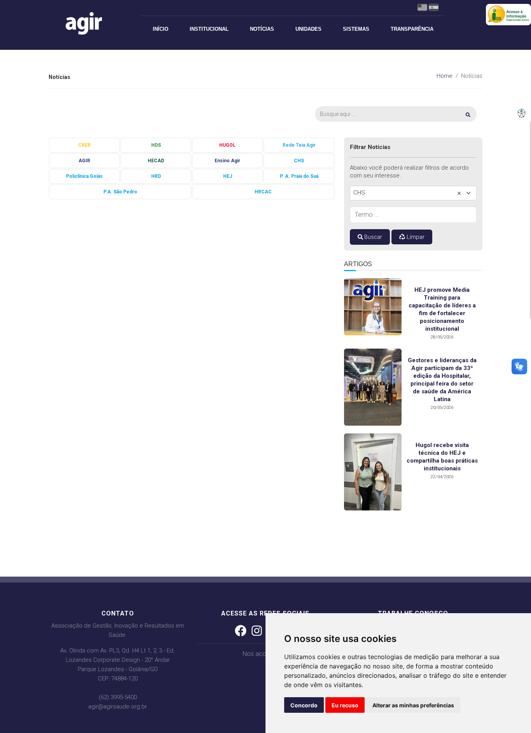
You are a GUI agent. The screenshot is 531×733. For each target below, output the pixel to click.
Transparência (412, 29)
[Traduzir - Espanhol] (433, 7)
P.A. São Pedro (120, 192)
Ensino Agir (227, 160)
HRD (156, 176)
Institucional (209, 29)
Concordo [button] (304, 705)
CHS (299, 160)
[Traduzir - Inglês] (423, 7)
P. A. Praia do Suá (299, 176)
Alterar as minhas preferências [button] (413, 705)
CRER (84, 145)
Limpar (414, 236)
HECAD (156, 160)
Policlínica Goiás (84, 176)
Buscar (372, 237)
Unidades (308, 29)
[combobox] (413, 193)
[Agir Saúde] (90, 23)
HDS (156, 145)
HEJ (227, 176)
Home (444, 75)
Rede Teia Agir (299, 145)
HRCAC (263, 192)
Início (160, 29)
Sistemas (356, 29)
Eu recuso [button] (345, 705)
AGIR (84, 160)
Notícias (262, 29)
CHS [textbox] (359, 192)
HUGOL (227, 145)
